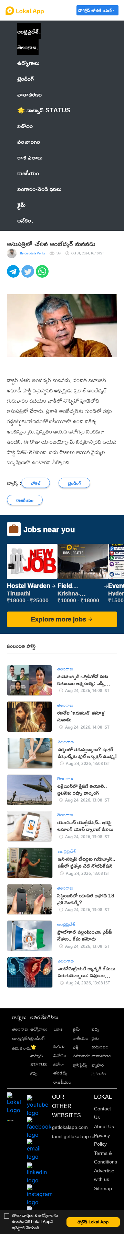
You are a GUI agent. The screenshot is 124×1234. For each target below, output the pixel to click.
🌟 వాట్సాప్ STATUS (38, 1056)
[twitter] (28, 275)
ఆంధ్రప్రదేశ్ (28, 31)
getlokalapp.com (70, 1127)
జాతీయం (81, 1038)
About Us (104, 1126)
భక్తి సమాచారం (82, 1051)
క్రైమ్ (76, 1028)
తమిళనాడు (21, 1048)
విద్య (95, 1028)
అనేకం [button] (24, 220)
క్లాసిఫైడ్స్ (80, 1064)
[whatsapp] (43, 275)
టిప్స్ (34, 1073)
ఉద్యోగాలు (38, 1028)
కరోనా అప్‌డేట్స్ (60, 1068)
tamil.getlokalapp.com (76, 1136)
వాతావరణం (101, 1055)
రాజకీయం (62, 1082)
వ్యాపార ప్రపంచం (99, 1069)
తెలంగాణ (26, 47)
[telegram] (14, 275)
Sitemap (103, 1188)
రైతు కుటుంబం (100, 1042)
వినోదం (59, 1055)
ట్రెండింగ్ (37, 1038)
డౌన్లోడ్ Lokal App (93, 1221)
